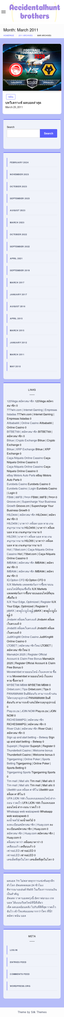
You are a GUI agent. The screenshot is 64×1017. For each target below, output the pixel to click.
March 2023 (17, 222)
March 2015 (17, 330)
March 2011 (17, 354)
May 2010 (15, 366)
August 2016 (17, 306)
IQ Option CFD (16, 580)
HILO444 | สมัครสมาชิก (21, 515)
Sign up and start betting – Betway (27, 737)
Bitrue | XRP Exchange (21, 449)
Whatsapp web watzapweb (23, 811)
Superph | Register (18, 746)
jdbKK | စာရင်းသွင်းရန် (20, 611)
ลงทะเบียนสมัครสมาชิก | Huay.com (28, 824)
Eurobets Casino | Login (21, 488)
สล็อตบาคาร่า (15, 842)
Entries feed (18, 962)
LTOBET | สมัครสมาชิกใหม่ (23, 645)
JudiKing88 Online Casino (23, 637)
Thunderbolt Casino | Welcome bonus (30, 750)
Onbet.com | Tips (17, 689)
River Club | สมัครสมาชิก (22, 728)
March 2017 (17, 282)
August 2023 (17, 210)
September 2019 (20, 270)
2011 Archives (26, 35)
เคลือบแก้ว (13, 846)
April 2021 (16, 258)
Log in (14, 950)
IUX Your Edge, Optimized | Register (29, 602)
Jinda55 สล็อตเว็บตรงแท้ (21, 628)
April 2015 (16, 318)
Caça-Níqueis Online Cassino (25, 458)
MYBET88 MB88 (17, 685)
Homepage (8, 35)
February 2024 (19, 162)
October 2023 (18, 186)
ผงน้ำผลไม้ (13, 820)
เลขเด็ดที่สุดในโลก (18, 859)
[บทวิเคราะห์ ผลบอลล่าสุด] (32, 67)
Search (11, 127)
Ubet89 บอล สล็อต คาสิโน (22, 790)
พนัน (10, 96)
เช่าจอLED (13, 851)
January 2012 (18, 342)
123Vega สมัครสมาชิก (20, 401)
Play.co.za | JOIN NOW (21, 711)
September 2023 (20, 198)
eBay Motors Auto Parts (21, 475)
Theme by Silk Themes (32, 1012)
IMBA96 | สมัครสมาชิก (20, 563)
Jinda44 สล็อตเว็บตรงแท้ (21, 619)
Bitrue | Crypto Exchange (22, 440)
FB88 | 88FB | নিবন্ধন (19, 497)
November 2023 (19, 174)
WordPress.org (20, 985)
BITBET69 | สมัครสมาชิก (22, 432)
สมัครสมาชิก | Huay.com (22, 833)
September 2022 (20, 246)
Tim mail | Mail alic (18, 781)
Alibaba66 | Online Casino (23, 423)
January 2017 (18, 294)
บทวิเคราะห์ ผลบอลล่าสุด (23, 102)
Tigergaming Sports (19, 772)
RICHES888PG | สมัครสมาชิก (25, 720)
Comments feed (20, 974)
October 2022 (18, 234)
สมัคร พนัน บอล (16, 916)
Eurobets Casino (17, 484)
